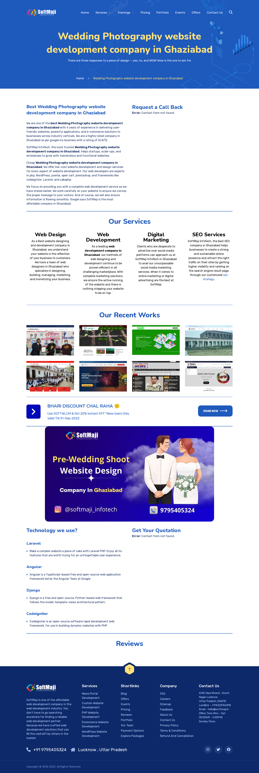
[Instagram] (208, 749)
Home (85, 12)
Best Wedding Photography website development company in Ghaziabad (66, 110)
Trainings (124, 12)
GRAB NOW (210, 411)
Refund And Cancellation (177, 736)
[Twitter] (218, 749)
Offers (196, 12)
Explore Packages (132, 736)
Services (101, 12)
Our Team (127, 725)
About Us (166, 714)
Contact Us (215, 12)
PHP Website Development (91, 715)
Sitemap (165, 704)
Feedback (166, 709)
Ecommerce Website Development (95, 724)
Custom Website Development (92, 705)
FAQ (162, 693)
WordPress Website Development (94, 734)
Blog (124, 693)
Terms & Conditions (173, 730)
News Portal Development (91, 696)
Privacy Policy (169, 725)
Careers (165, 699)
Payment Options (132, 730)
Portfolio (162, 12)
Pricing (145, 12)
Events (180, 12)
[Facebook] (229, 749)
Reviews (126, 714)
